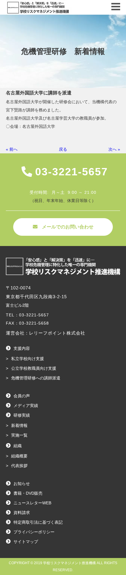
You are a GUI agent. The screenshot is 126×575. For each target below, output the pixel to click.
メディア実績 (25, 405)
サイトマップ (25, 541)
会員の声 (21, 395)
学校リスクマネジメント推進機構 (69, 563)
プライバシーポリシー (34, 532)
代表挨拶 (19, 465)
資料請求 (21, 512)
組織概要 (19, 456)
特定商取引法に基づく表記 (38, 522)
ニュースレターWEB (32, 503)
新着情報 (19, 425)
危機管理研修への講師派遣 (35, 378)
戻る (63, 149)
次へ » (114, 149)
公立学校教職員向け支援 (33, 368)
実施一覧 (19, 435)
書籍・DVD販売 (27, 493)
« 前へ (12, 149)
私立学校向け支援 (27, 358)
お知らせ (21, 483)
